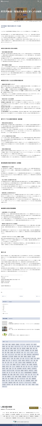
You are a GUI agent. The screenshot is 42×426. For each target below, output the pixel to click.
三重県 (10, 368)
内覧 (35, 346)
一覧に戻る (21, 296)
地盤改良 (3, 360)
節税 (8, 374)
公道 (3, 376)
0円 (9, 372)
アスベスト (12, 380)
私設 (8, 378)
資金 (9, 346)
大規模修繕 (4, 358)
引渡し (16, 362)
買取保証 (3, 366)
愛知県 (8, 352)
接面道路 (19, 376)
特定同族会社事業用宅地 (28, 372)
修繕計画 (25, 356)
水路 (9, 360)
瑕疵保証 (31, 364)
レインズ (13, 366)
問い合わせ (7, 348)
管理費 (22, 356)
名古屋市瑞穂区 (28, 380)
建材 (19, 380)
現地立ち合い (28, 360)
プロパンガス (22, 374)
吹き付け (32, 352)
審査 (16, 372)
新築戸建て (29, 368)
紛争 (20, 348)
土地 (26, 384)
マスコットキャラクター (28, 382)
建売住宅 (23, 360)
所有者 (35, 376)
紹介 (10, 366)
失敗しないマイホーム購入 (10, 370)
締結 (3, 350)
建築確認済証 (34, 378)
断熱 (22, 352)
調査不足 (38, 358)
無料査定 (33, 384)
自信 (26, 366)
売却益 (6, 350)
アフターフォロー (22, 344)
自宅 (27, 346)
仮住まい (12, 346)
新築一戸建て (18, 352)
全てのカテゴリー (6, 304)
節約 (15, 378)
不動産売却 (13, 344)
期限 (33, 350)
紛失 (6, 380)
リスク (32, 366)
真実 (35, 362)
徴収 (14, 358)
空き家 (20, 384)
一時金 (12, 358)
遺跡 (19, 356)
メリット (3, 364)
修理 (11, 362)
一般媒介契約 (18, 366)
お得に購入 (4, 370)
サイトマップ (33, 417)
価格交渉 (3, 346)
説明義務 (27, 348)
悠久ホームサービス (17, 346)
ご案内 (6, 354)
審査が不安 (26, 370)
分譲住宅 (35, 370)
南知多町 (32, 380)
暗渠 (23, 358)
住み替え (23, 384)
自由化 (26, 374)
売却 (3, 306)
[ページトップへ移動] (40, 408)
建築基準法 (8, 376)
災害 (31, 374)
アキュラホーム (21, 382)
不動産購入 (17, 344)
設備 (34, 360)
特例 (8, 350)
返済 (25, 346)
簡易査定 (38, 346)
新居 (32, 346)
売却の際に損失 (29, 354)
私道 (5, 376)
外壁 (3, 362)
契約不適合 (23, 348)
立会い (32, 360)
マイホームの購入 (4, 382)
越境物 (11, 348)
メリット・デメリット (11, 354)
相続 (14, 384)
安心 (24, 380)
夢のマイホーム (15, 360)
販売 (24, 366)
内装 (5, 362)
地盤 (35, 358)
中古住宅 (37, 384)
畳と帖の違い (8, 384)
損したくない (18, 364)
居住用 (15, 350)
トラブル (4, 311)
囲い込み (7, 366)
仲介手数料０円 (34, 368)
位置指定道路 (24, 376)
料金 (29, 374)
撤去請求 (15, 348)
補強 (6, 360)
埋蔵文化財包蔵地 (4, 356)
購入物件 (35, 344)
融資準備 (22, 370)
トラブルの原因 (11, 356)
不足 (20, 358)
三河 (13, 368)
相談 (12, 384)
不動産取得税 (27, 350)
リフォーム (35, 352)
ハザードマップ (27, 358)
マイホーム (18, 350)
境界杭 (31, 348)
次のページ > (38, 296)
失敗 (29, 366)
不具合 (8, 362)
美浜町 (36, 380)
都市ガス (18, 374)
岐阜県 (7, 368)
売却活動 (3, 348)
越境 (17, 348)
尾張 (15, 368)
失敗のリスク (35, 366)
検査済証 (3, 380)
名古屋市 (11, 352)
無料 (7, 372)
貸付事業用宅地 (35, 372)
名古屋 (3, 344)
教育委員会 (15, 356)
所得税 (25, 354)
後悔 (11, 364)
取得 (5, 352)
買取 (3, 307)
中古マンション (4, 386)
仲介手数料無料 (19, 368)
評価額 (11, 374)
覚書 (33, 348)
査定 (27, 364)
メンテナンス (29, 376)
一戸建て (29, 384)
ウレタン (28, 352)
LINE (11, 372)
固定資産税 (12, 378)
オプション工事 (17, 370)
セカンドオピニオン (22, 378)
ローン (22, 346)
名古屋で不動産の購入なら (6, 285)
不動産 (6, 344)
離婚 (17, 384)
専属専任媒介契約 (28, 362)
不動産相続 (34, 382)
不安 (19, 372)
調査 (21, 380)
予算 (30, 346)
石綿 (9, 380)
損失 (22, 354)
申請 (30, 350)
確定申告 (23, 350)
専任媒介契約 (35, 364)
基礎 (36, 360)
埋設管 (3, 378)
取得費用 (11, 350)
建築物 (16, 380)
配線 (3, 354)
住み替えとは (28, 344)
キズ (13, 362)
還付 (3, 352)
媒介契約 (24, 362)
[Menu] (40, 1)
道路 (37, 374)
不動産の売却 (10, 382)
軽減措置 (36, 350)
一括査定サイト (24, 364)
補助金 (14, 382)
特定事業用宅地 (4, 374)
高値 (21, 366)
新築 (27, 378)
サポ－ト (34, 374)
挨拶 (17, 378)
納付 (14, 352)
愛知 (14, 372)
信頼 (33, 362)
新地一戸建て (24, 368)
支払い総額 (33, 356)
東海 (16, 354)
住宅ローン (8, 358)
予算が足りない (31, 370)
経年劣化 (18, 358)
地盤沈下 (32, 358)
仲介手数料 (4, 372)
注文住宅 (19, 360)
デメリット (7, 364)
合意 (36, 348)
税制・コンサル (5, 313)
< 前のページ (4, 296)
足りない (22, 372)
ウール (25, 352)
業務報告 (14, 364)
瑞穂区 (9, 344)
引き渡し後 (20, 362)
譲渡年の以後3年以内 (35, 354)
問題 (32, 376)
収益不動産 (4, 384)
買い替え (19, 354)
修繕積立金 (29, 356)
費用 (17, 382)
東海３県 (3, 368)
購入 (1, 292)
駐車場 (14, 374)
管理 (6, 378)
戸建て (30, 378)
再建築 (16, 376)
